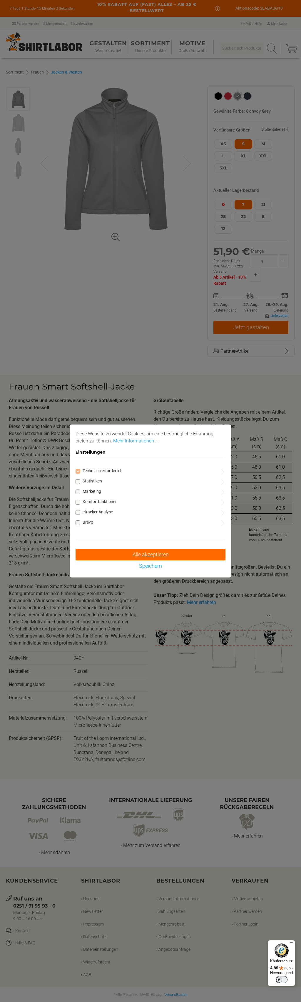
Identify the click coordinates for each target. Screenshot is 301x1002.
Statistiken (92, 481)
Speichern (150, 566)
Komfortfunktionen (100, 501)
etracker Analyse (98, 512)
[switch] (281, 979)
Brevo (88, 522)
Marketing (92, 491)
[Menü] (291, 943)
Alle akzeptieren (151, 554)
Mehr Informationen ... (136, 441)
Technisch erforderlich (103, 470)
